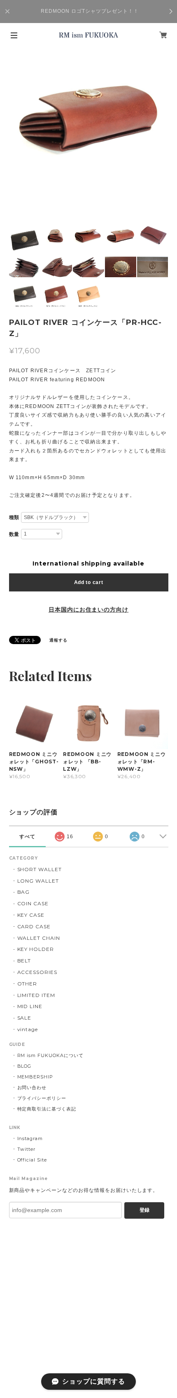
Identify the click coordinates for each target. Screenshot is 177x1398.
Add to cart (88, 582)
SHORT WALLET (39, 869)
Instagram (30, 1138)
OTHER (27, 984)
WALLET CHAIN (39, 938)
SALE (24, 1018)
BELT (24, 961)
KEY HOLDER (35, 949)
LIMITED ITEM (36, 995)
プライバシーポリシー (42, 1098)
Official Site (32, 1160)
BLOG (24, 1066)
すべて (27, 836)
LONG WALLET (38, 881)
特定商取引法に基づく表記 (47, 1109)
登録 (144, 1210)
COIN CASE (33, 903)
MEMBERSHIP (35, 1077)
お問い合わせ (32, 1087)
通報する (58, 640)
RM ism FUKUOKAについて (50, 1055)
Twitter (26, 1149)
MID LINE (30, 1006)
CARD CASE (34, 926)
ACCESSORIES (37, 972)
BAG (23, 892)
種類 (14, 517)
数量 (14, 534)
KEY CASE (31, 915)
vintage (27, 1029)
